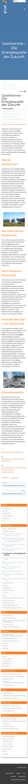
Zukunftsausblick (7, 122)
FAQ (24, 773)
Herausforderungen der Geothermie (12, 119)
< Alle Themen (6, 82)
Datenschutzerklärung (18, 779)
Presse (18, 773)
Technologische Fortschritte (10, 116)
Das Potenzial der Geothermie (11, 113)
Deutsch (17, 1)
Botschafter (9, 773)
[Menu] (24, 9)
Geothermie (14, 478)
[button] (14, 505)
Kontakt (13, 776)
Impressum (22, 776)
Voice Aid (23, 767)
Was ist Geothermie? (8, 111)
